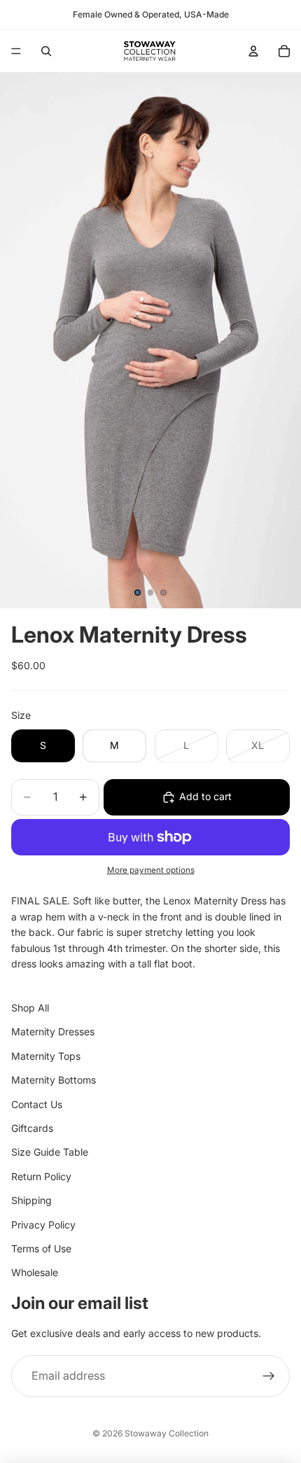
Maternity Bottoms (53, 1080)
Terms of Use (41, 1248)
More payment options (151, 870)
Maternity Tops (45, 1056)
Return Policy (41, 1176)
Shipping (31, 1201)
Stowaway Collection (167, 1433)
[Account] (253, 51)
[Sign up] (269, 1377)
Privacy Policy (43, 1225)
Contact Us (36, 1104)
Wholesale (34, 1273)
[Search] (46, 51)
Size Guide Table (49, 1152)
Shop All (30, 1008)
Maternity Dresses (52, 1032)
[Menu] (16, 51)
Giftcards (32, 1128)
